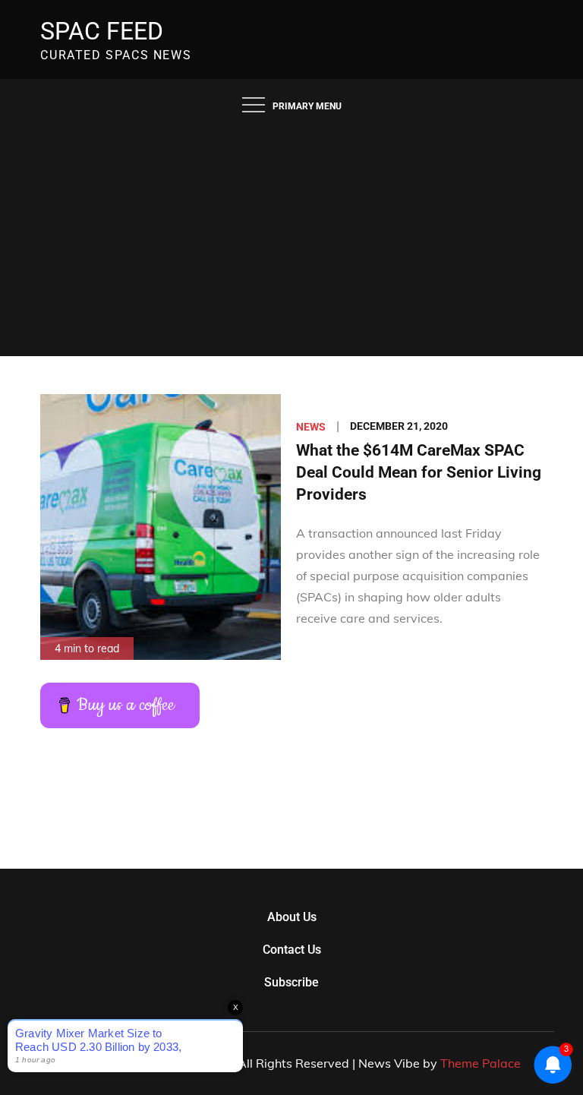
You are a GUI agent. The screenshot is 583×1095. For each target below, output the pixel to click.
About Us (292, 917)
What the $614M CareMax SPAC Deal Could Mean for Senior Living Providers (418, 472)
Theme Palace (480, 1063)
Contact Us (292, 949)
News (311, 427)
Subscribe (291, 982)
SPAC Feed (101, 31)
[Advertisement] (291, 242)
